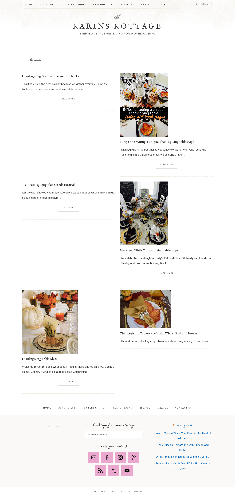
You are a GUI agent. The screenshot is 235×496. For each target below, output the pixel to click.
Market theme (118, 491)
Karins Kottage (117, 26)
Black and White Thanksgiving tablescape (149, 250)
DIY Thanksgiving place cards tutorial (48, 185)
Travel (163, 407)
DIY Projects (67, 407)
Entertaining (94, 407)
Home (47, 407)
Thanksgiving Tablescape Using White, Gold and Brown (158, 333)
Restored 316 (135, 491)
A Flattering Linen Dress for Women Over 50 (182, 456)
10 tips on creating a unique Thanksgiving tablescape (157, 142)
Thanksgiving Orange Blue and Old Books (50, 76)
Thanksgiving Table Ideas (40, 359)
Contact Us (183, 407)
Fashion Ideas (121, 407)
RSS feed (184, 425)
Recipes (144, 407)
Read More (68, 99)
